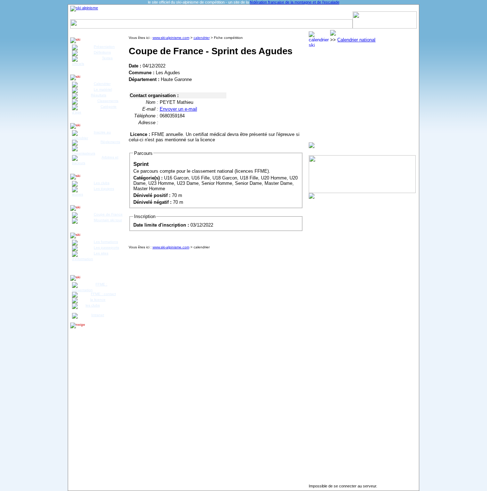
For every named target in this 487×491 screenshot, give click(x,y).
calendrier (202, 38)
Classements (107, 101)
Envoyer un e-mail (178, 109)
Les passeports (106, 247)
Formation (218, 15)
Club (198, 15)
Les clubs (101, 183)
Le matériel (103, 89)
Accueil (82, 15)
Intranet (97, 315)
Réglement (155, 15)
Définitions (102, 52)
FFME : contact (103, 294)
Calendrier (105, 15)
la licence (98, 300)
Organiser (319, 15)
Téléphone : (146, 115)
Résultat (130, 15)
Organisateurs (83, 153)
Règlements (110, 142)
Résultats (98, 95)
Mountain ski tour (108, 220)
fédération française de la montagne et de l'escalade (294, 2)
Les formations (106, 242)
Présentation (104, 47)
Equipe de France (253, 15)
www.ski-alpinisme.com (171, 38)
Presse (342, 15)
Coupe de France (108, 214)
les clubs (93, 305)
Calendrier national (356, 39)
